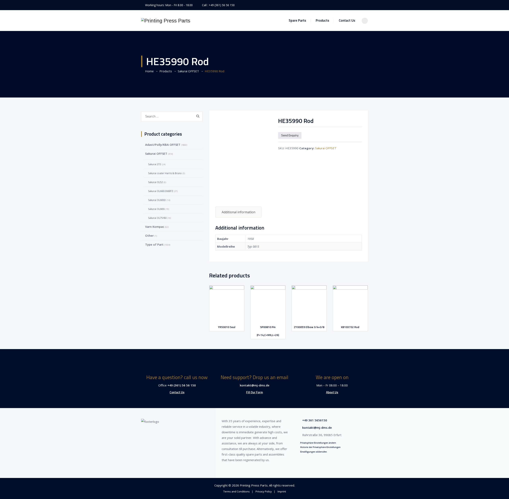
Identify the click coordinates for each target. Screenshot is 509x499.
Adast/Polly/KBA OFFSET (162, 145)
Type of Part (154, 244)
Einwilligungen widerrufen (313, 451)
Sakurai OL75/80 (157, 218)
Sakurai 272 (154, 164)
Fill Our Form (254, 392)
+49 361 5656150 (314, 420)
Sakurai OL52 (155, 182)
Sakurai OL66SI (156, 209)
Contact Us (347, 20)
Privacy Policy (263, 491)
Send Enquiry (289, 135)
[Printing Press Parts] (165, 20)
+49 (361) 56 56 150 (222, 5)
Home (149, 71)
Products (322, 20)
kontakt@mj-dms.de (254, 385)
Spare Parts (297, 20)
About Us (332, 392)
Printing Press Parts (254, 485)
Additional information (238, 212)
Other (149, 235)
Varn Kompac (154, 227)
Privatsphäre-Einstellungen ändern (318, 442)
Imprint (282, 491)
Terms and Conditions (236, 491)
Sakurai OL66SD (157, 200)
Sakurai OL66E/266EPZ (160, 191)
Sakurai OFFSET (325, 148)
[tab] (238, 212)
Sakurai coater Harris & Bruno (165, 173)
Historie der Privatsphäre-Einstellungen (320, 447)
